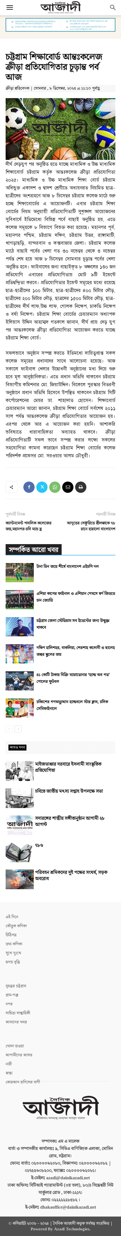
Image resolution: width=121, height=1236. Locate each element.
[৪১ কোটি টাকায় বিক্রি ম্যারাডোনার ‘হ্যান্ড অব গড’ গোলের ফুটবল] (20, 681)
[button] (10, 7)
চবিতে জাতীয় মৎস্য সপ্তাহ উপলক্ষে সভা (69, 791)
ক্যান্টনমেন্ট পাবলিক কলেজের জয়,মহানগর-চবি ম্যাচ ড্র (28, 526)
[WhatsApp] (54, 487)
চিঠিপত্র (11, 935)
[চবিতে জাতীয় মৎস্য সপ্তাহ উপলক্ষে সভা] (20, 798)
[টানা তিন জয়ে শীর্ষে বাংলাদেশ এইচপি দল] (20, 572)
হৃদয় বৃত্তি (13, 962)
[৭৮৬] (20, 852)
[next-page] (18, 728)
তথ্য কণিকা (14, 944)
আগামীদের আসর (19, 1055)
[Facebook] (29, 487)
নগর (9, 1004)
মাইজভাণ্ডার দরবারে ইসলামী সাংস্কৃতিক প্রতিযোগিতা (68, 767)
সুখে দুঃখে (13, 953)
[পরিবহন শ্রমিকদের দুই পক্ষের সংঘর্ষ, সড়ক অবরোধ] (20, 879)
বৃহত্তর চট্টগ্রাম (16, 986)
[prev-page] (9, 728)
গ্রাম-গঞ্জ (12, 995)
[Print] (80, 487)
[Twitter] (42, 487)
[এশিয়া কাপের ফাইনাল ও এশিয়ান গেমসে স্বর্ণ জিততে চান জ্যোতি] (20, 600)
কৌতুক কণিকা (16, 926)
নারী (9, 1064)
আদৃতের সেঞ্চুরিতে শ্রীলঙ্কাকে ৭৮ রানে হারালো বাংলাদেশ (91, 526)
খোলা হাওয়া (15, 1046)
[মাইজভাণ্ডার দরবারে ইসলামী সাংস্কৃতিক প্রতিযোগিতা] (20, 771)
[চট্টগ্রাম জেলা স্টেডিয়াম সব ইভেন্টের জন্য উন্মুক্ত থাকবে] (20, 627)
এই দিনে (12, 917)
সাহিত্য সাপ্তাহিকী (18, 1013)
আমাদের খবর (16, 1022)
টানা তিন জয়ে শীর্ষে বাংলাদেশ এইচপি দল (68, 567)
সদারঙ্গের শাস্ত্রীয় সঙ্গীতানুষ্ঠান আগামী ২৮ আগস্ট (70, 821)
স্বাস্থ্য (9, 1073)
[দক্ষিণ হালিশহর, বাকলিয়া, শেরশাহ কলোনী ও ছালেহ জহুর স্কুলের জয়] (20, 654)
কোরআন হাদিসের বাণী (23, 1082)
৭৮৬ (39, 845)
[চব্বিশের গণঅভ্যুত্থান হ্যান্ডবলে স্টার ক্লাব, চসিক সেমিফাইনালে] (20, 708)
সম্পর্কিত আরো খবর (33, 550)
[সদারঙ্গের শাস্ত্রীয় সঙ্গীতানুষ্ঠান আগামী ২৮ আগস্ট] (20, 825)
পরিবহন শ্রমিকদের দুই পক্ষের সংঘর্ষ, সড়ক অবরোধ (71, 875)
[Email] (67, 487)
